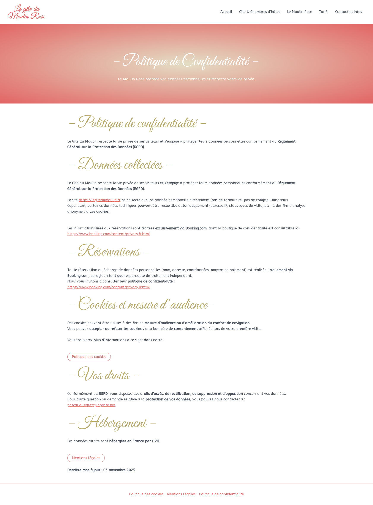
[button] (89, 357)
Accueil (226, 12)
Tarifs (323, 12)
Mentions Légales (181, 494)
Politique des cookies (146, 494)
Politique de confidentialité (221, 494)
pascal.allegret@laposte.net (91, 405)
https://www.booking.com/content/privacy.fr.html (108, 234)
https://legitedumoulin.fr (99, 200)
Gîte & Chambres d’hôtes (259, 12)
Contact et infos (348, 12)
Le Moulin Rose (299, 12)
